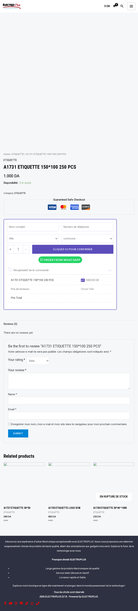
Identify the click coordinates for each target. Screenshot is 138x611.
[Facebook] (5, 603)
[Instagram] (16, 603)
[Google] (21, 603)
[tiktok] (26, 603)
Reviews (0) (10, 324)
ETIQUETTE (18, 154)
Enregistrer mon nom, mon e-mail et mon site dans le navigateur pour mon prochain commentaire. (69, 424)
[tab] (10, 324)
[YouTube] (10, 603)
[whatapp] (32, 603)
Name (12, 394)
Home (7, 154)
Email (12, 409)
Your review (17, 370)
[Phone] (37, 603)
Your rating (16, 360)
